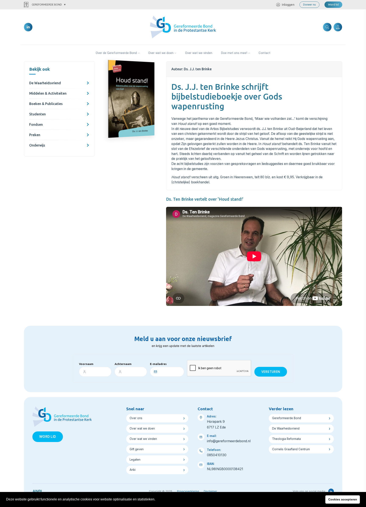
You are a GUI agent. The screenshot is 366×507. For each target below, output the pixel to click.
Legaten (135, 459)
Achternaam (123, 363)
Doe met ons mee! (234, 53)
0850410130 (216, 455)
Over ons (136, 418)
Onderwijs (37, 145)
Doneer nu (309, 4)
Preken (34, 135)
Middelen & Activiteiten (48, 93)
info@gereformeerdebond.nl (229, 441)
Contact (264, 53)
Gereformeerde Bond (47, 4)
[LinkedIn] (28, 27)
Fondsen (36, 124)
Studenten (37, 114)
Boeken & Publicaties (46, 104)
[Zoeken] (327, 27)
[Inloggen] (338, 27)
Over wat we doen (160, 53)
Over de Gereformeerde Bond (116, 53)
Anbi (133, 469)
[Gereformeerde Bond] (183, 27)
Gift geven (137, 449)
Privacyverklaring (188, 491)
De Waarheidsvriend (45, 83)
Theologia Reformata (286, 439)
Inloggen (288, 4)
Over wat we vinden (198, 53)
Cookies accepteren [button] (342, 499)
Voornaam (86, 363)
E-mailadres (158, 363)
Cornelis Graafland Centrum (291, 449)
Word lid (333, 4)
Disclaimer (210, 491)
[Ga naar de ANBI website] (37, 490)
